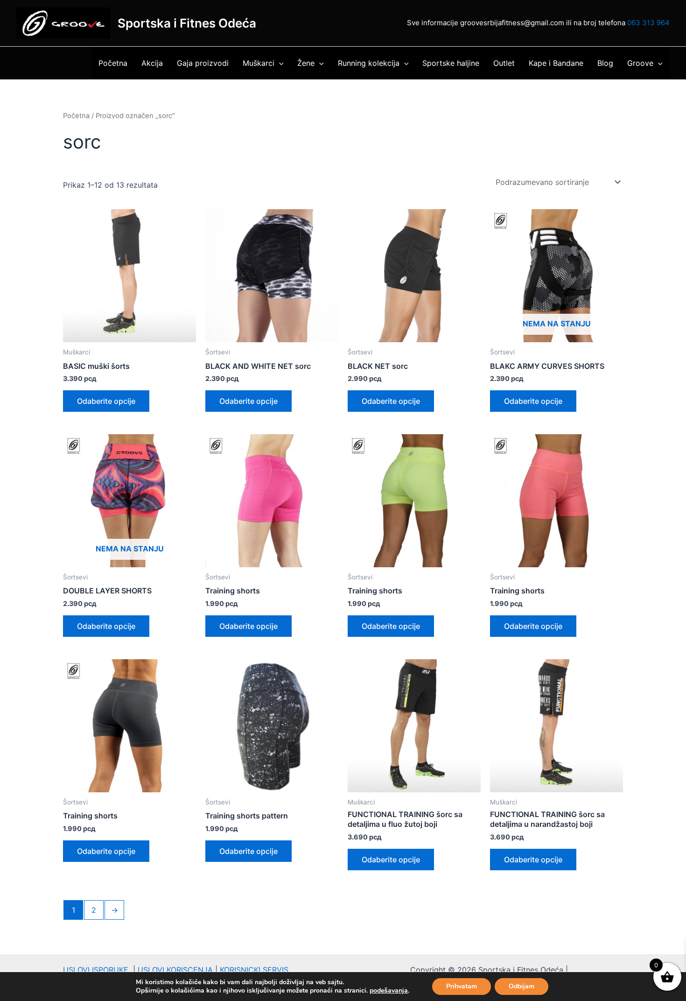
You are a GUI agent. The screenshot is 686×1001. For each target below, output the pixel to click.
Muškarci (258, 63)
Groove (640, 63)
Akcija (152, 63)
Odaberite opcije (106, 401)
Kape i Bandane (556, 63)
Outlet (504, 63)
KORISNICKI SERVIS (254, 969)
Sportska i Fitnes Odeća (187, 23)
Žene (306, 63)
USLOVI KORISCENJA (175, 969)
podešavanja (389, 991)
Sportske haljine (450, 63)
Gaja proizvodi (203, 63)
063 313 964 (648, 22)
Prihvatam (461, 986)
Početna (112, 63)
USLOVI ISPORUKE (98, 969)
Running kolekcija (368, 63)
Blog (605, 63)
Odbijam (521, 986)
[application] (279, 63)
